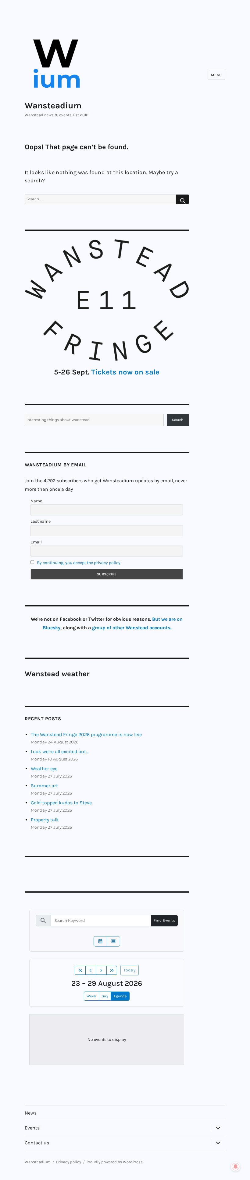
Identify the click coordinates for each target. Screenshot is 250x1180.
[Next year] (111, 970)
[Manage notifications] (236, 1166)
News (31, 1113)
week (91, 996)
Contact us (37, 1143)
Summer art (44, 785)
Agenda (120, 996)
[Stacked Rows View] (113, 941)
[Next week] (101, 970)
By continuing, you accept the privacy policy (78, 562)
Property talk (45, 820)
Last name (40, 521)
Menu (216, 75)
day (105, 996)
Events (32, 1128)
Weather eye (44, 768)
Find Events (164, 920)
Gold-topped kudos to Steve (61, 803)
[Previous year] (80, 970)
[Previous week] (90, 970)
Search (177, 420)
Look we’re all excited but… (60, 751)
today (129, 970)
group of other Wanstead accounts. (131, 627)
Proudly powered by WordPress (115, 1162)
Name (36, 501)
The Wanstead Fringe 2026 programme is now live (86, 734)
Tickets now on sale (125, 372)
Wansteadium (53, 105)
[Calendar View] (100, 941)
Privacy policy (68, 1162)
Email (36, 542)
